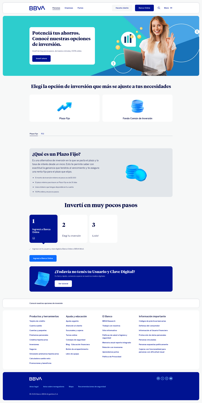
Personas (56, 8)
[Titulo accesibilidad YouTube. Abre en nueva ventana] (171, 378)
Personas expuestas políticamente (153, 344)
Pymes (80, 8)
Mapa (71, 387)
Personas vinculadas (147, 340)
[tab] (34, 133)
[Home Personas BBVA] (37, 8)
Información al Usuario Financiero (153, 330)
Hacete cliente (122, 8)
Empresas (69, 8)
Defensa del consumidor (149, 326)
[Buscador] (159, 8)
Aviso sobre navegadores (53, 387)
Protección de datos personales (152, 335)
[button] (144, 8)
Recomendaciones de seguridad (92, 387)
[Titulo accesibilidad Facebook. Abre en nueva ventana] (158, 378)
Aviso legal (33, 387)
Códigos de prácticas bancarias (152, 321)
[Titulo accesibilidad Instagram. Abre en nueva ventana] (166, 378)
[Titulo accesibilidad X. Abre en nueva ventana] (162, 378)
